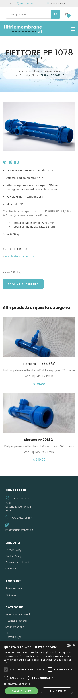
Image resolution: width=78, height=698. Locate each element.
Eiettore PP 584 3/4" (39, 363)
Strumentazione (14, 627)
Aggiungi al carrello (23, 284)
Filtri (7, 633)
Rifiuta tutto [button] (57, 690)
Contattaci (11, 568)
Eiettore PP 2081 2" (39, 439)
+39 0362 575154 (22, 517)
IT (9, 3)
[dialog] (39, 669)
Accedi (54, 3)
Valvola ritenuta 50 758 (19, 256)
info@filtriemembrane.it (19, 530)
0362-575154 (26, 3)
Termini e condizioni (17, 562)
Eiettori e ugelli (14, 637)
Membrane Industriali (17, 614)
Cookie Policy (13, 556)
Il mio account (13, 588)
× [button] (74, 645)
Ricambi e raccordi (16, 620)
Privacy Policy (13, 550)
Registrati (65, 3)
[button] (39, 684)
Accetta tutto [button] (21, 690)
